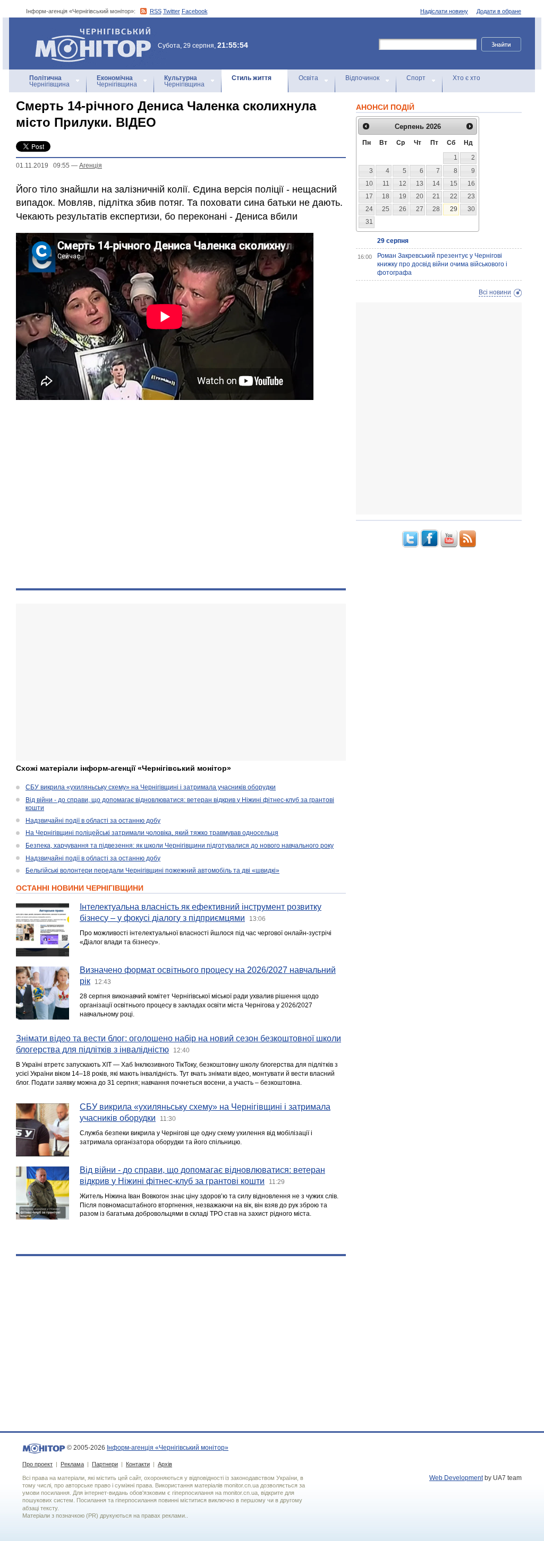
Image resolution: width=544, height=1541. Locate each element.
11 (385, 183)
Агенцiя (90, 165)
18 (385, 196)
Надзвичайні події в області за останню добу (93, 820)
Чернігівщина (49, 81)
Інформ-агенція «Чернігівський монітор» (88, 31)
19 (402, 196)
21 (436, 196)
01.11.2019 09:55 (43, 165)
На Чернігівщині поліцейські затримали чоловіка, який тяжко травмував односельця (152, 833)
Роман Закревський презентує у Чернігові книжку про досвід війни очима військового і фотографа (442, 264)
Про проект (37, 1464)
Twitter (171, 11)
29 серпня (393, 241)
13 (419, 183)
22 (453, 196)
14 (436, 183)
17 (369, 196)
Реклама (72, 1464)
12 (402, 183)
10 (369, 183)
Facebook (195, 11)
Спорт (416, 78)
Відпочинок (362, 78)
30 (471, 209)
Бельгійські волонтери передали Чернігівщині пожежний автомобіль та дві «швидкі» (152, 870)
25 (385, 209)
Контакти (138, 1464)
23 (471, 196)
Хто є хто (466, 78)
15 (453, 183)
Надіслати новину (444, 11)
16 (471, 183)
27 (419, 209)
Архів (165, 1464)
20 (419, 196)
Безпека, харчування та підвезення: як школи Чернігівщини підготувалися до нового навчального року (180, 845)
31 (369, 221)
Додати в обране (499, 11)
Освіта (308, 78)
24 (369, 209)
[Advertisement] (181, 682)
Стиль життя (251, 78)
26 (402, 209)
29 (453, 209)
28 (436, 209)
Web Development (456, 1478)
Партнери (105, 1464)
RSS (156, 11)
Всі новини (495, 292)
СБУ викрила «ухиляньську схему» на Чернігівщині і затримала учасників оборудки (151, 787)
